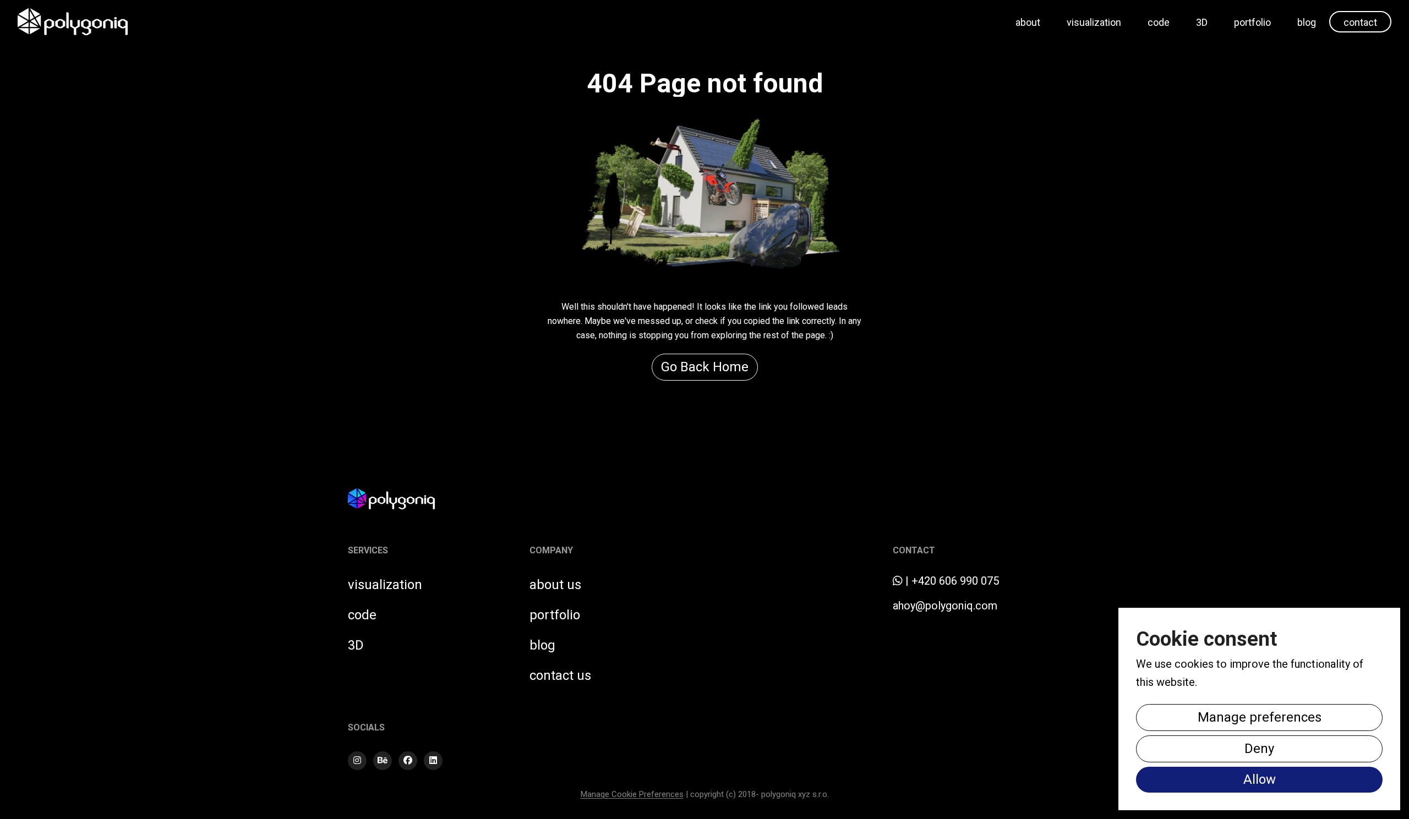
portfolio (1252, 22)
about (1027, 22)
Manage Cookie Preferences (632, 794)
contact (1360, 22)
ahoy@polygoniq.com (945, 605)
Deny (1259, 748)
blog (1306, 22)
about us (555, 584)
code (1159, 22)
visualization (1094, 22)
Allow (1259, 779)
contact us (560, 675)
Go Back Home (705, 367)
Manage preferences (1259, 717)
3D (1202, 22)
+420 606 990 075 (955, 580)
